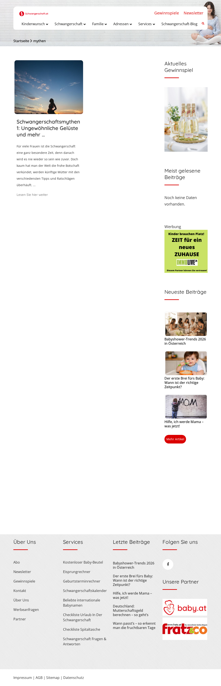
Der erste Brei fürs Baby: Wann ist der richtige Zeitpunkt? (184, 382)
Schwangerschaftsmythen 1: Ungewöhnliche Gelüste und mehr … (48, 128)
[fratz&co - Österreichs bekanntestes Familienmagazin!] (185, 638)
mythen (39, 41)
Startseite (21, 41)
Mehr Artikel (175, 439)
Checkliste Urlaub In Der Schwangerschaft (82, 617)
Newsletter (193, 12)
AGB (39, 677)
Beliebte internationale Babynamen (81, 603)
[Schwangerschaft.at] (33, 11)
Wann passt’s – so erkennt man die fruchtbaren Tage (134, 625)
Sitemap (53, 677)
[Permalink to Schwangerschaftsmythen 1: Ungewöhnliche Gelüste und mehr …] (48, 112)
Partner (19, 619)
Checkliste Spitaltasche (81, 629)
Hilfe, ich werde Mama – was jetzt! (184, 423)
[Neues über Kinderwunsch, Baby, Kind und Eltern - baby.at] (185, 614)
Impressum (22, 677)
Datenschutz (73, 677)
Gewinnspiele (166, 12)
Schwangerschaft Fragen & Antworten (84, 641)
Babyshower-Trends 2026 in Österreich (185, 341)
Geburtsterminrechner (81, 581)
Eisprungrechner (76, 571)
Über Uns (21, 600)
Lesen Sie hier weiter (32, 195)
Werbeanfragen (26, 609)
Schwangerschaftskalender (85, 590)
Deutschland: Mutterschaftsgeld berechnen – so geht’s (130, 610)
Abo (16, 562)
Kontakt (19, 590)
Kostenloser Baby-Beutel (83, 562)
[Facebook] (168, 564)
